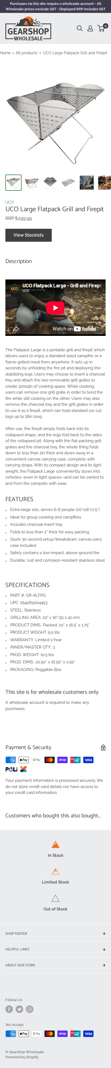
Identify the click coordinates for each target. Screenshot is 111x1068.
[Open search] (80, 28)
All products (26, 53)
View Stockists (28, 235)
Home (5, 53)
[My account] (90, 28)
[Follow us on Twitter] (19, 1009)
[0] (101, 28)
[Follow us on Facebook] (9, 1009)
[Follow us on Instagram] (29, 1009)
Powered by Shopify (22, 1057)
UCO (9, 202)
